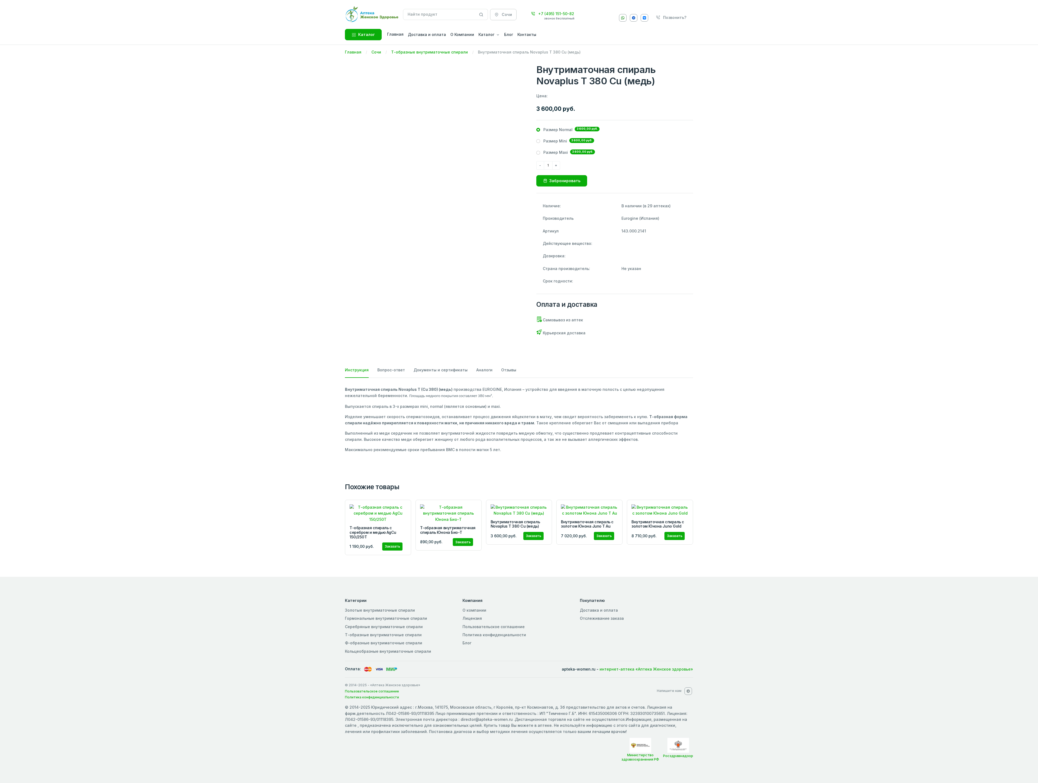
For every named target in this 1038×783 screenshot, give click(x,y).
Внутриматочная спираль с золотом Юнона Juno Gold (657, 524)
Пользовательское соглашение (494, 626)
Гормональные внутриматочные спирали (386, 618)
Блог (467, 643)
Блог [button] (508, 34)
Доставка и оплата (599, 610)
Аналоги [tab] (484, 370)
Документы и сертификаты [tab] (441, 370)
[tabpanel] (519, 419)
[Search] (481, 14)
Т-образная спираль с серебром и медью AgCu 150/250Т (373, 532)
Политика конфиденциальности (494, 634)
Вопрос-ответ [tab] (391, 370)
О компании (474, 610)
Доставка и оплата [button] (427, 34)
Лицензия (472, 618)
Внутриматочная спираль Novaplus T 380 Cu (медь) (515, 524)
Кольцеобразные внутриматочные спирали (388, 651)
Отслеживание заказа (602, 618)
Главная (353, 52)
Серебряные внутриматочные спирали (384, 626)
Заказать (392, 546)
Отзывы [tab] (508, 370)
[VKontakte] (644, 18)
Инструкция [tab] (357, 370)
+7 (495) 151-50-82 (555, 13)
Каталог (366, 34)
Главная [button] (395, 34)
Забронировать (564, 180)
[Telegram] (633, 18)
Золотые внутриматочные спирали (380, 610)
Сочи (376, 52)
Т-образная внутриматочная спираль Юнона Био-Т (447, 530)
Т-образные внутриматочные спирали (429, 52)
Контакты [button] (526, 34)
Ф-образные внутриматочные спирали (383, 643)
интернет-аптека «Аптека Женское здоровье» (646, 669)
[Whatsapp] (623, 18)
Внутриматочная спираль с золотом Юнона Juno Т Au (587, 524)
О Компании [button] (462, 34)
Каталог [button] (486, 34)
